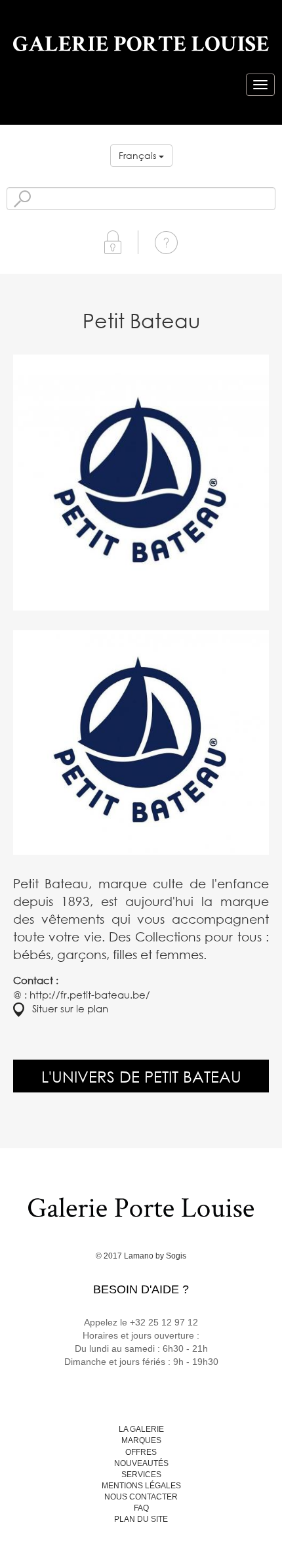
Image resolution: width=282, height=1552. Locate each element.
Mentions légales (141, 1485)
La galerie (141, 1429)
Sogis (176, 1256)
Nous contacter (141, 1496)
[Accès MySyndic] (112, 241)
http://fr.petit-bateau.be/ (90, 994)
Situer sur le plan (66, 1008)
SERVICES (141, 1474)
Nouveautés (141, 1463)
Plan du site (141, 1519)
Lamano (138, 1256)
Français (139, 155)
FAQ (141, 1508)
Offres (141, 1452)
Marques (141, 1440)
